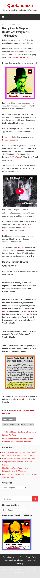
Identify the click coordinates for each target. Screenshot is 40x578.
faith (4, 311)
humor (12, 425)
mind (27, 311)
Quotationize (20, 5)
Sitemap (20, 563)
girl (23, 399)
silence (23, 425)
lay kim (19, 25)
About (22, 557)
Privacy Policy (31, 557)
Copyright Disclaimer (27, 560)
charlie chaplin (9, 419)
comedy (5, 425)
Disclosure (8, 560)
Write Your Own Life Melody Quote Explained (19, 458)
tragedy (31, 425)
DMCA (15, 560)
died (19, 247)
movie (18, 425)
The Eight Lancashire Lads (18, 57)
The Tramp (17, 157)
